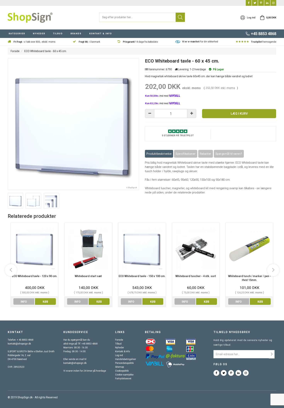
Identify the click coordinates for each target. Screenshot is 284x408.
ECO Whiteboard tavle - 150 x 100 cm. (142, 276)
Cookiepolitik (122, 370)
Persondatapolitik (124, 363)
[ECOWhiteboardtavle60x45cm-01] (33, 201)
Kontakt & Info (122, 351)
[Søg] (180, 17)
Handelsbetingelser (125, 359)
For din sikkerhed (200, 41)
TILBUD (58, 33)
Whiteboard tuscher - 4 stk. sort (195, 276)
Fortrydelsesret (123, 378)
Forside (15, 51)
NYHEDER (39, 33)
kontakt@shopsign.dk (19, 343)
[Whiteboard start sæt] (88, 248)
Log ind (119, 355)
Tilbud (118, 343)
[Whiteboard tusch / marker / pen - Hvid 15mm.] (249, 248)
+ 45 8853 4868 (25, 339)
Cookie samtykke (124, 374)
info (24, 301)
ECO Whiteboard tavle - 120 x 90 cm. (34, 276)
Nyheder (119, 347)
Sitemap (119, 367)
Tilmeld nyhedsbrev (231, 332)
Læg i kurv (239, 113)
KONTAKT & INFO (100, 33)
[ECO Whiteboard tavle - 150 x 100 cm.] (142, 248)
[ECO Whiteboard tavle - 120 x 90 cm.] (34, 248)
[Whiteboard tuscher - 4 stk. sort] (195, 248)
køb (45, 301)
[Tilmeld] (272, 354)
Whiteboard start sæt (88, 276)
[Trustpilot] (177, 131)
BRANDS (76, 33)
